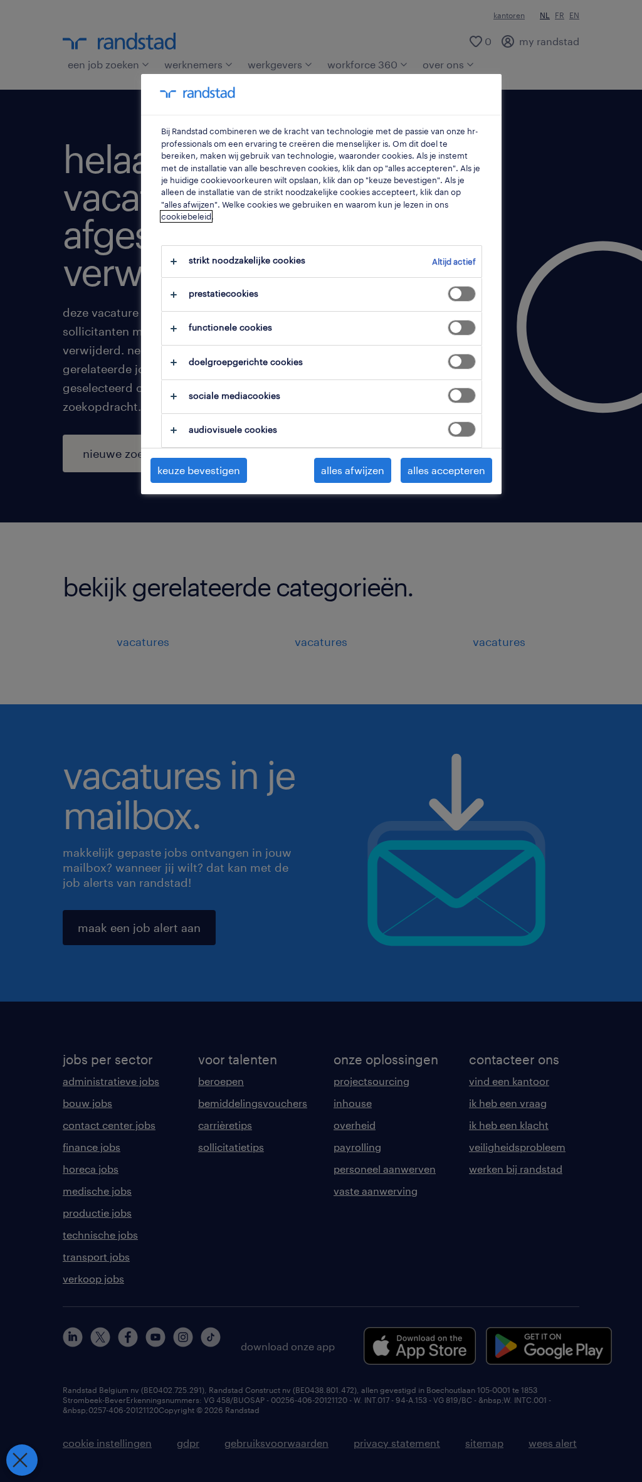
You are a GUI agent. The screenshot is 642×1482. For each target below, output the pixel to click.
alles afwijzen (352, 470)
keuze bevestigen (198, 470)
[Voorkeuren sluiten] (22, 1460)
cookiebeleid (186, 216)
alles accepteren (446, 470)
